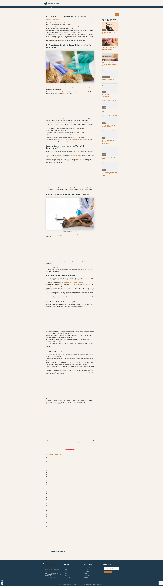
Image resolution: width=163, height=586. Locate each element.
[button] (119, 3)
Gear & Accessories (69, 579)
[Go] (117, 14)
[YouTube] (51, 577)
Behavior (66, 569)
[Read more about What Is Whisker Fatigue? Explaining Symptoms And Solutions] (46, 454)
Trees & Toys (67, 577)
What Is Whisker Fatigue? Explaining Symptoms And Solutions (46, 491)
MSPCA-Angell (77, 155)
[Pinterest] (45, 577)
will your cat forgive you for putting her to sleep (71, 282)
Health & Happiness (50, 7)
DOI (47, 404)
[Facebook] (54, 577)
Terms (85, 573)
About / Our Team (88, 567)
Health (66, 571)
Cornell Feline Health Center (62, 92)
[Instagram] (48, 577)
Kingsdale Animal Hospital (77, 139)
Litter (66, 575)
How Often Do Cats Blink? (57, 551)
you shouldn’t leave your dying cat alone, (63, 296)
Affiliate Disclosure (88, 575)
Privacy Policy (87, 571)
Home (44, 7)
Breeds (66, 567)
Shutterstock (73, 84)
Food (66, 573)
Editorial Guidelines (88, 569)
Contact (85, 577)
